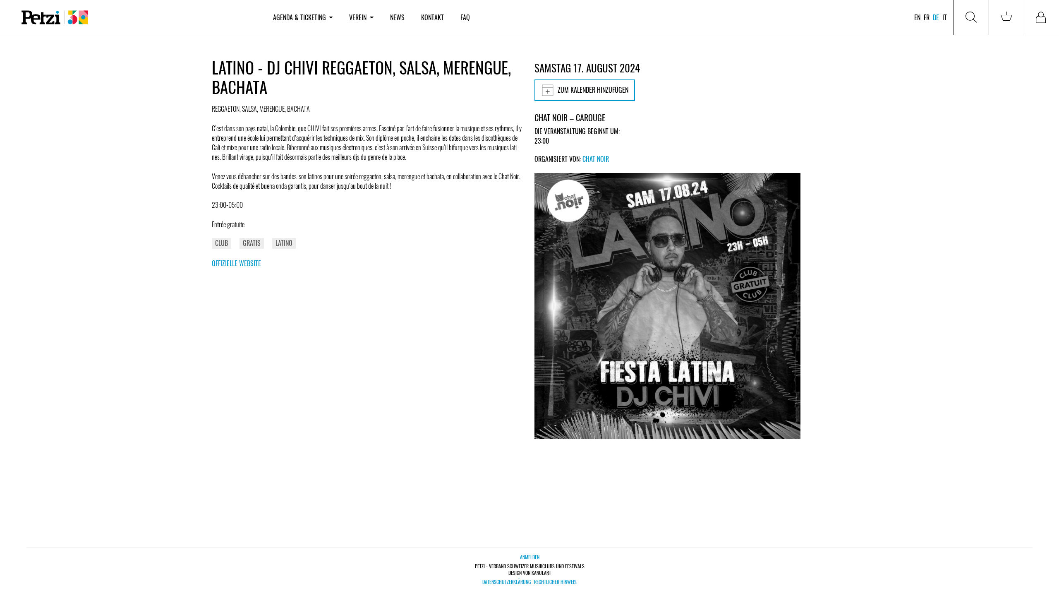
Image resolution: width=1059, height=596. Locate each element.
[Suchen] (971, 17)
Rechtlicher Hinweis (555, 582)
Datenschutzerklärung (506, 582)
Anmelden (529, 556)
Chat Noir (595, 159)
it (944, 17)
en (917, 17)
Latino (284, 243)
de (936, 17)
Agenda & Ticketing (299, 17)
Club (221, 243)
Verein (358, 17)
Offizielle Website (236, 263)
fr (927, 17)
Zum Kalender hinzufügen (593, 90)
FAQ (465, 17)
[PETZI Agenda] (139, 17)
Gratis (252, 243)
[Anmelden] (1041, 17)
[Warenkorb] (1006, 17)
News (397, 17)
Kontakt (432, 17)
